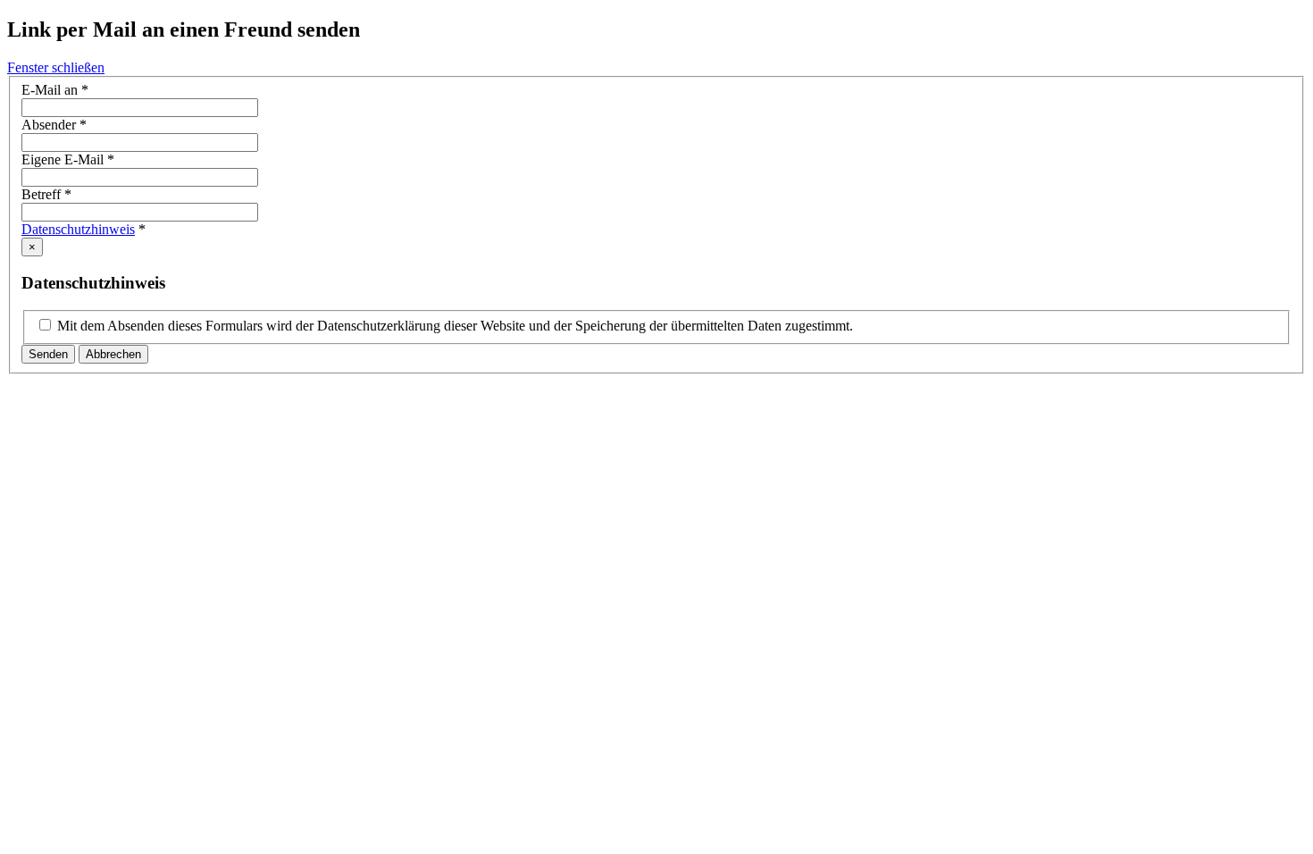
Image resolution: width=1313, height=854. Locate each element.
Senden (48, 354)
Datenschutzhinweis (78, 229)
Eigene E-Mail (67, 159)
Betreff (46, 194)
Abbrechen (113, 354)
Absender (54, 124)
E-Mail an (54, 89)
